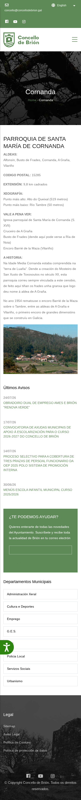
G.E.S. (11, 631)
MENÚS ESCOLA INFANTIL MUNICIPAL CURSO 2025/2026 (37, 492)
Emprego (13, 619)
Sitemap (9, 726)
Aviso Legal (11, 734)
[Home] (21, 38)
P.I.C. (10, 644)
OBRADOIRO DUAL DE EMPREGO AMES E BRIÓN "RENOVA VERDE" (40, 405)
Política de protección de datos (25, 750)
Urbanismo (14, 681)
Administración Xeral (21, 594)
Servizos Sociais (18, 668)
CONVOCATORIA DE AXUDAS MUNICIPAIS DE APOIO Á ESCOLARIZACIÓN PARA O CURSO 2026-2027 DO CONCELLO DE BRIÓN (37, 432)
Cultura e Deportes (20, 606)
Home (32, 100)
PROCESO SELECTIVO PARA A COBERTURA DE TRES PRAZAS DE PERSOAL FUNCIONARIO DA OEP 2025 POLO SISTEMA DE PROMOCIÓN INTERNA (38, 463)
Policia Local (16, 656)
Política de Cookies (17, 742)
